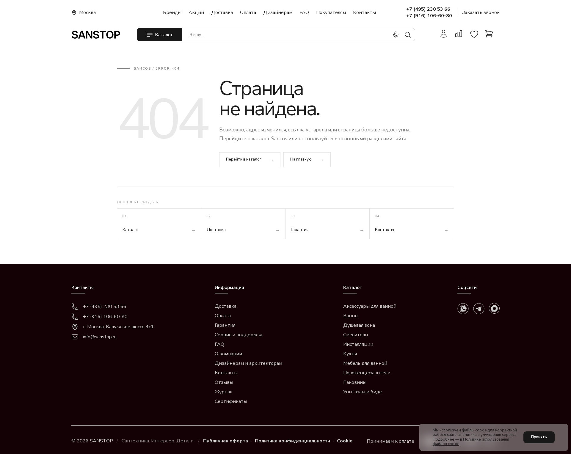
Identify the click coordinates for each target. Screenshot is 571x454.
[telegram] (478, 308)
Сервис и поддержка (238, 335)
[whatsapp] (463, 308)
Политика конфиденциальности (292, 441)
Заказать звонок (481, 12)
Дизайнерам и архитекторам (248, 363)
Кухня (350, 354)
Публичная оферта (225, 441)
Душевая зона (359, 325)
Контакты (364, 12)
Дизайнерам (277, 12)
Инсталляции (358, 344)
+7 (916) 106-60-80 (429, 15)
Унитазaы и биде (362, 392)
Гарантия (225, 325)
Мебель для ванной (365, 363)
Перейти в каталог (243, 159)
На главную (301, 159)
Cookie (345, 441)
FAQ (304, 12)
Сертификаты (231, 401)
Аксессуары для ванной (369, 306)
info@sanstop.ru (100, 337)
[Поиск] (407, 34)
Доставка (222, 12)
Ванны (350, 315)
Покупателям (331, 12)
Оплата (248, 12)
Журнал (223, 392)
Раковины (354, 382)
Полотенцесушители (366, 373)
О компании (228, 354)
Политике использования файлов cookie (471, 442)
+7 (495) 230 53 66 (428, 9)
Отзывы (224, 382)
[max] (494, 308)
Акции (196, 12)
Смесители (355, 335)
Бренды (172, 12)
